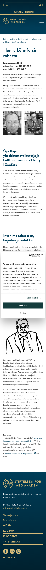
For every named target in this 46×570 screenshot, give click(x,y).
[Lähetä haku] (40, 5)
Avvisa (23, 313)
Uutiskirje (9, 557)
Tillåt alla (23, 305)
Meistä (12, 39)
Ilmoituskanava (9, 519)
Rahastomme (36, 39)
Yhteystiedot (11, 542)
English (29, 12)
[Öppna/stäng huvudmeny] (41, 21)
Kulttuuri (9, 531)
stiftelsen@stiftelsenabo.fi (15, 508)
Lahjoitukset (23, 39)
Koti (4, 39)
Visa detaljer (32, 298)
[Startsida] (14, 21)
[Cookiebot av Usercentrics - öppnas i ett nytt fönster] (32, 255)
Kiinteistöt (10, 536)
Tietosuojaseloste (10, 515)
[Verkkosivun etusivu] (23, 483)
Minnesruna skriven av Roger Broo (18, 453)
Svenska (18, 12)
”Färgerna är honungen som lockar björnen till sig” (22, 439)
